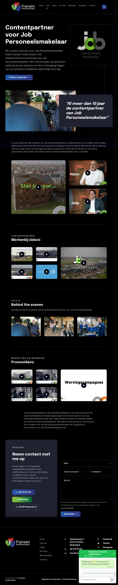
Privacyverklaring (69, 579)
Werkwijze (72, 5)
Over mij (47, 7)
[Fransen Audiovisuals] (23, 7)
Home (41, 5)
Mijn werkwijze (46, 556)
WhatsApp (23, 499)
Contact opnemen (18, 77)
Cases (54, 5)
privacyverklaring (67, 508)
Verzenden (69, 514)
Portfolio (62, 5)
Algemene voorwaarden (51, 579)
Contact (92, 5)
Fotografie (82, 5)
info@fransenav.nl (28, 507)
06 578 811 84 (25, 492)
